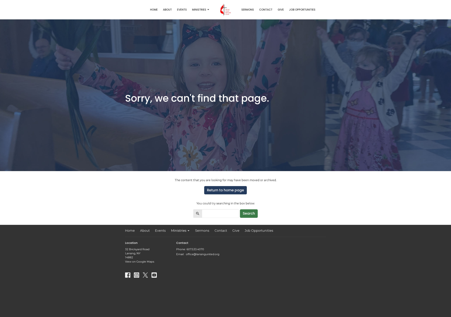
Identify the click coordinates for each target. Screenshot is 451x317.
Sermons (247, 9)
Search (249, 213)
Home (154, 9)
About (167, 9)
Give (281, 9)
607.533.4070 (195, 249)
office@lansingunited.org (202, 254)
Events (182, 9)
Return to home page (225, 190)
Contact (265, 9)
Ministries (199, 9)
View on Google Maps (139, 261)
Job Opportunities (302, 9)
